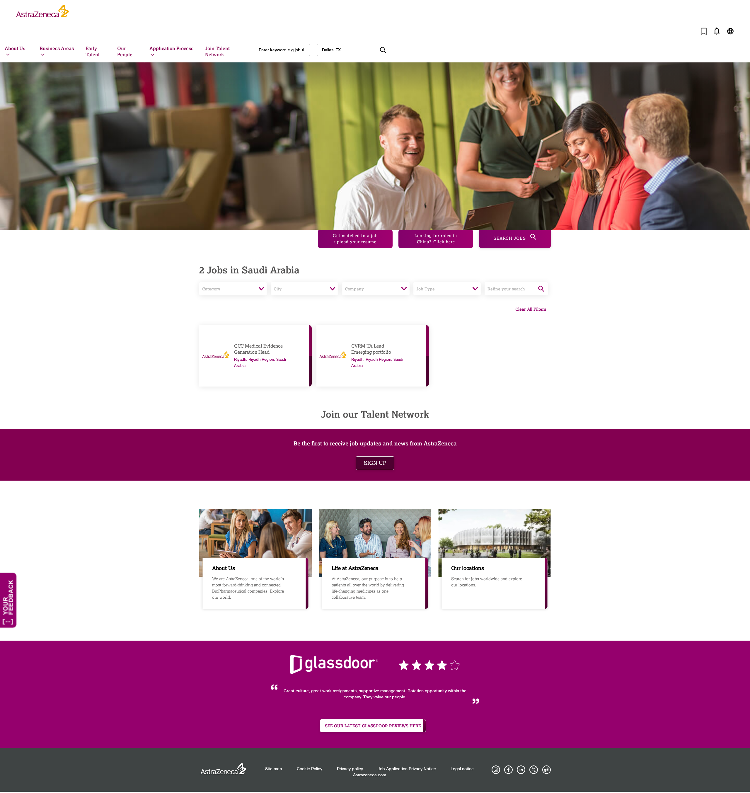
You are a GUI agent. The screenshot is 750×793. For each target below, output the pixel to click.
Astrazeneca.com (369, 775)
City (278, 288)
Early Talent (93, 51)
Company (354, 288)
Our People (124, 51)
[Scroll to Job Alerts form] (716, 31)
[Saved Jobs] (704, 32)
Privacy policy (350, 769)
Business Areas (57, 48)
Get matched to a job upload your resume (355, 238)
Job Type (425, 288)
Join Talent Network (217, 51)
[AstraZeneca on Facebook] (508, 769)
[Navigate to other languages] (730, 31)
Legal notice (462, 769)
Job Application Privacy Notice (407, 769)
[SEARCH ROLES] (386, 50)
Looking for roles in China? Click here (436, 238)
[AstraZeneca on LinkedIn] (521, 769)
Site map (273, 769)
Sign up (375, 463)
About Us (15, 48)
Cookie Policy (309, 769)
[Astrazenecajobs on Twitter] (533, 769)
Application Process (171, 48)
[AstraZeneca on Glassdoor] (546, 769)
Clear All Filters (530, 309)
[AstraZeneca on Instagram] (496, 769)
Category (211, 288)
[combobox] (345, 50)
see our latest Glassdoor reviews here (373, 725)
